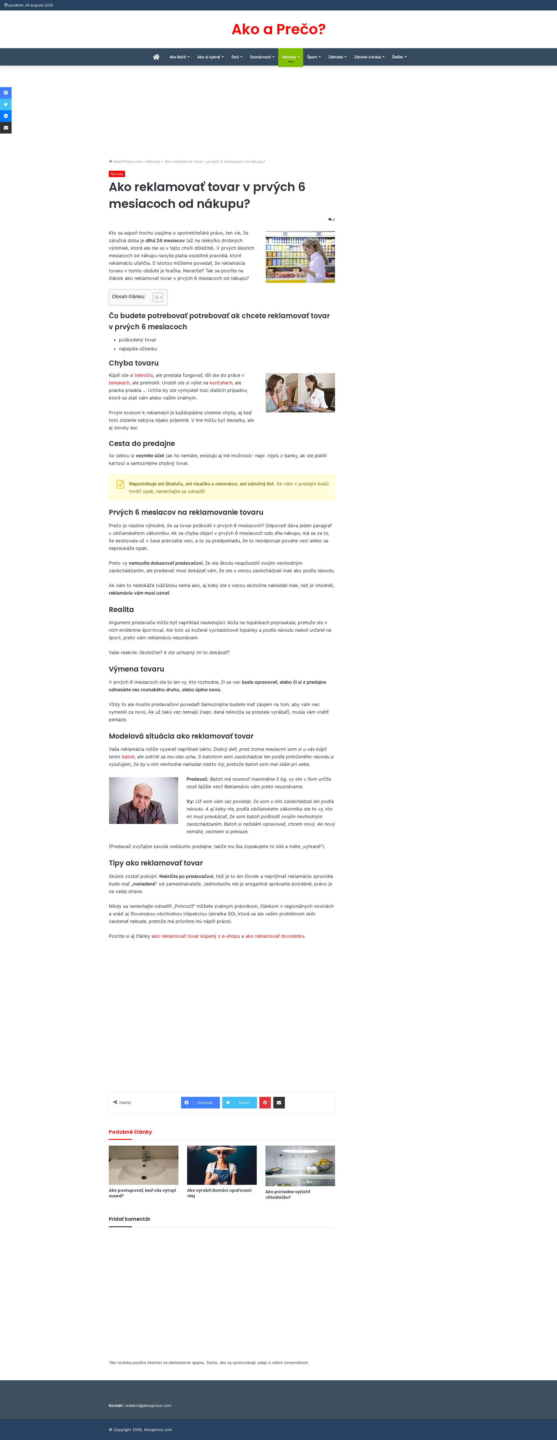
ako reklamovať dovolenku (274, 936)
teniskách (119, 383)
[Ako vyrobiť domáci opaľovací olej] (222, 1165)
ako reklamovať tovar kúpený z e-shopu (196, 936)
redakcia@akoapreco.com (148, 1405)
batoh (128, 756)
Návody (289, 57)
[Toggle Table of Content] (154, 297)
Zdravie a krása (367, 57)
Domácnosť (260, 57)
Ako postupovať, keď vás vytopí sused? (142, 1193)
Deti (235, 57)
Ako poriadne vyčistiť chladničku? (287, 1194)
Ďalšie (397, 57)
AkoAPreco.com (127, 161)
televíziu (144, 375)
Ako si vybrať (208, 57)
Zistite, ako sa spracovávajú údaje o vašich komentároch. (257, 1362)
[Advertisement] (278, 115)
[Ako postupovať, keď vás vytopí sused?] (143, 1165)
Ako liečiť (177, 57)
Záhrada (335, 57)
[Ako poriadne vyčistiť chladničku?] (300, 1166)
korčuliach (221, 383)
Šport (312, 57)
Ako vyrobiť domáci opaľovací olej (219, 1193)
